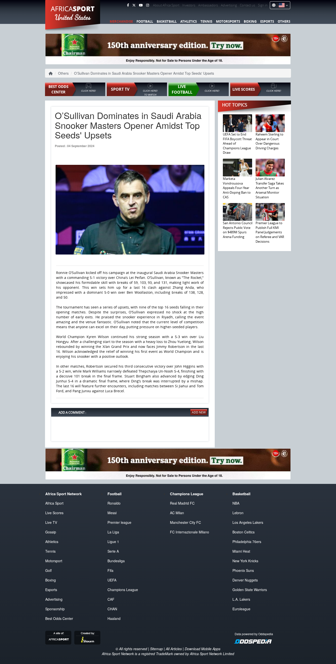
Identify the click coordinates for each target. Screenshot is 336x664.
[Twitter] (134, 5)
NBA (235, 503)
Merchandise (121, 21)
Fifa (110, 570)
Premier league (119, 522)
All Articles (174, 648)
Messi (112, 512)
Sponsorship (55, 608)
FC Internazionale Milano (189, 531)
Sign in (263, 5)
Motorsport (53, 560)
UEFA (111, 580)
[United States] (282, 5)
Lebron (238, 512)
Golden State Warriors (249, 589)
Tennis (206, 21)
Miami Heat (241, 551)
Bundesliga (116, 560)
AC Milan (177, 512)
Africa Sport (54, 503)
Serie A (113, 551)
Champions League (122, 589)
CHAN (112, 608)
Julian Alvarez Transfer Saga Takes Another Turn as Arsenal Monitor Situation (270, 187)
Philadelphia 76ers (246, 541)
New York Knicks (245, 560)
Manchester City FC (185, 522)
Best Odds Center (59, 618)
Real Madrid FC (182, 503)
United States (73, 17)
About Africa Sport (166, 5)
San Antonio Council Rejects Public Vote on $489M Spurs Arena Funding (237, 230)
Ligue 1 (113, 541)
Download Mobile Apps (202, 648)
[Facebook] (128, 5)
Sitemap (156, 648)
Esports (267, 21)
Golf (48, 570)
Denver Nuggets (245, 580)
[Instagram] (147, 5)
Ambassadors (208, 5)
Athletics (188, 21)
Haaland (114, 618)
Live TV (51, 522)
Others (284, 21)
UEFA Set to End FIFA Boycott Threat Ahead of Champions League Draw (237, 143)
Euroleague (241, 608)
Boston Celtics (243, 531)
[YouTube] (140, 5)
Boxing (250, 21)
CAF (110, 599)
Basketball (167, 21)
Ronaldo (114, 503)
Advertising (229, 5)
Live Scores (54, 512)
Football (145, 21)
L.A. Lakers (241, 599)
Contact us (247, 5)
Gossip (50, 531)
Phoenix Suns (243, 570)
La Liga (113, 531)
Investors (188, 5)
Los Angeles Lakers (247, 522)
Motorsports (228, 21)
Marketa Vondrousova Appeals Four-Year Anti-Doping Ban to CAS (237, 187)
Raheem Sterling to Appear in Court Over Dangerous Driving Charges (269, 141)
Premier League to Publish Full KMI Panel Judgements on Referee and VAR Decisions (270, 232)
